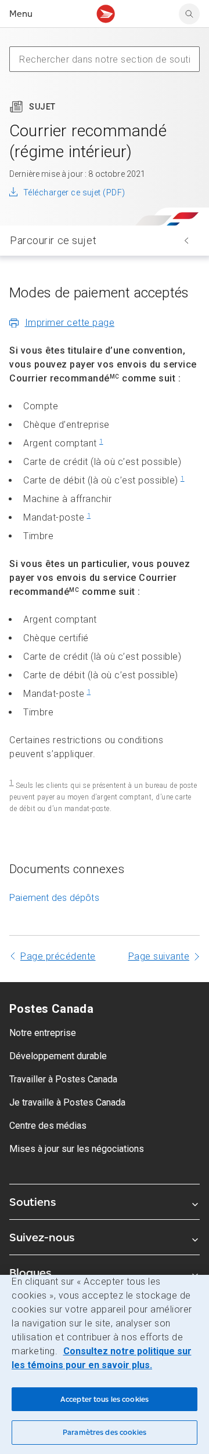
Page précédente (58, 956)
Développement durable (58, 1056)
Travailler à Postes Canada (63, 1079)
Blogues (30, 1272)
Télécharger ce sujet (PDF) (74, 192)
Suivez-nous (41, 1237)
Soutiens (32, 1202)
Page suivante (159, 956)
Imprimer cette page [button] (70, 322)
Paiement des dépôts (54, 897)
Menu (21, 13)
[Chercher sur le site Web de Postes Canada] (189, 13)
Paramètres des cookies (104, 1432)
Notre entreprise (42, 1032)
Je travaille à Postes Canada (67, 1102)
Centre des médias (48, 1125)
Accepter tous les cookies (104, 1399)
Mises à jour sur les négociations (76, 1148)
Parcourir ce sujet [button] (53, 240)
